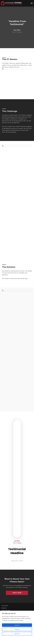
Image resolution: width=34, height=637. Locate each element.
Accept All (17, 625)
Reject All (17, 633)
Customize (17, 629)
